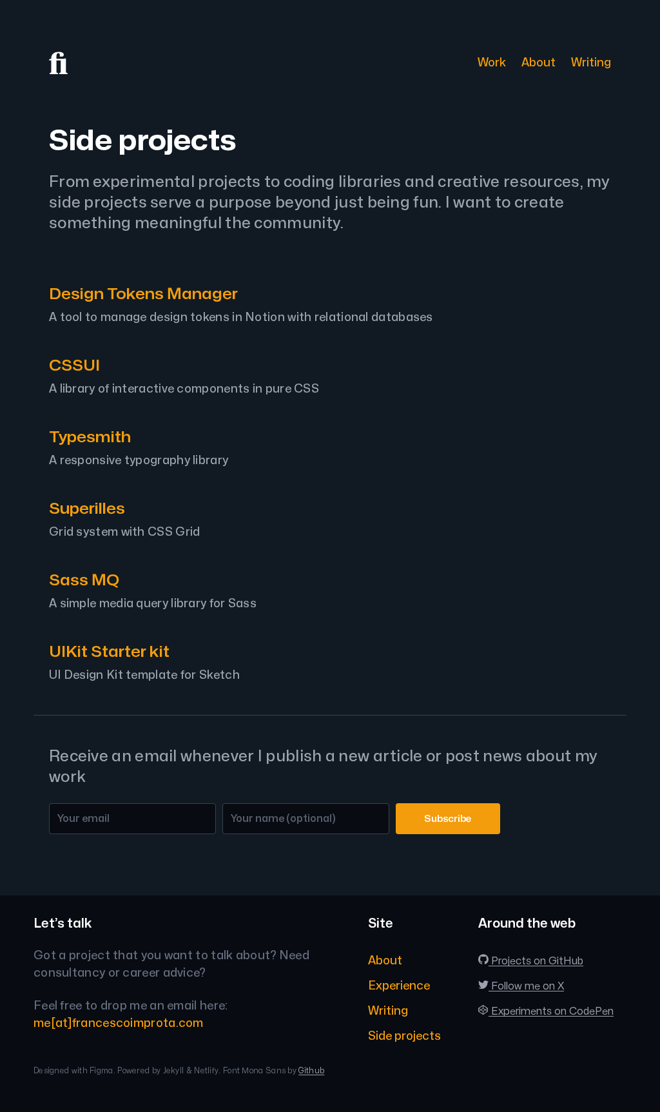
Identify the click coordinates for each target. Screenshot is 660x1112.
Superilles (87, 509)
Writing (591, 62)
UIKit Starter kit (109, 652)
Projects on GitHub (536, 961)
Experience (399, 985)
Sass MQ (84, 580)
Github (311, 1071)
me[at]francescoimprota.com (119, 1023)
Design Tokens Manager (143, 294)
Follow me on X (526, 986)
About (538, 62)
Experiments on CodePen (551, 1011)
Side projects (404, 1036)
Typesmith (90, 437)
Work (492, 62)
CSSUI (74, 365)
